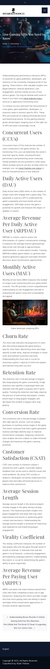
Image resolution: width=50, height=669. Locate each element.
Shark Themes (23, 663)
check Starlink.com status (30, 168)
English (6, 649)
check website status (32, 98)
